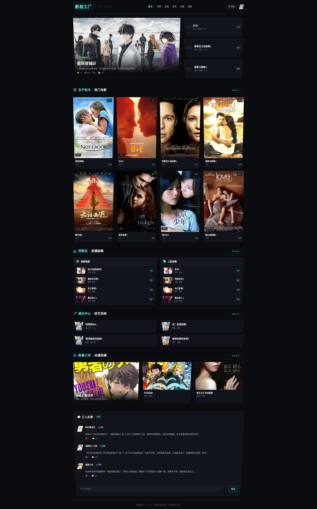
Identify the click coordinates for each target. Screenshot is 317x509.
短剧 (190, 6)
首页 (150, 6)
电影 (159, 6)
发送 (233, 489)
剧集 (167, 6)
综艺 (174, 6)
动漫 (182, 6)
